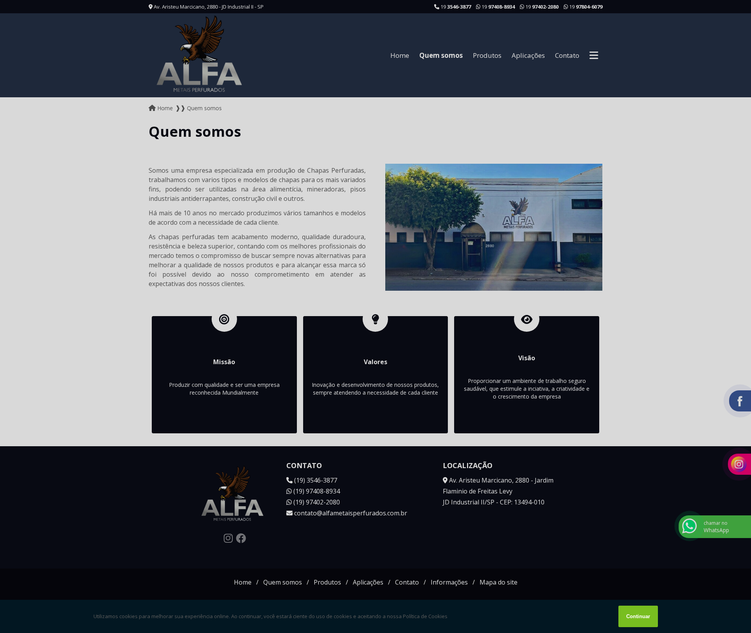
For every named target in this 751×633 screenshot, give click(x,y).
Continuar (638, 616)
